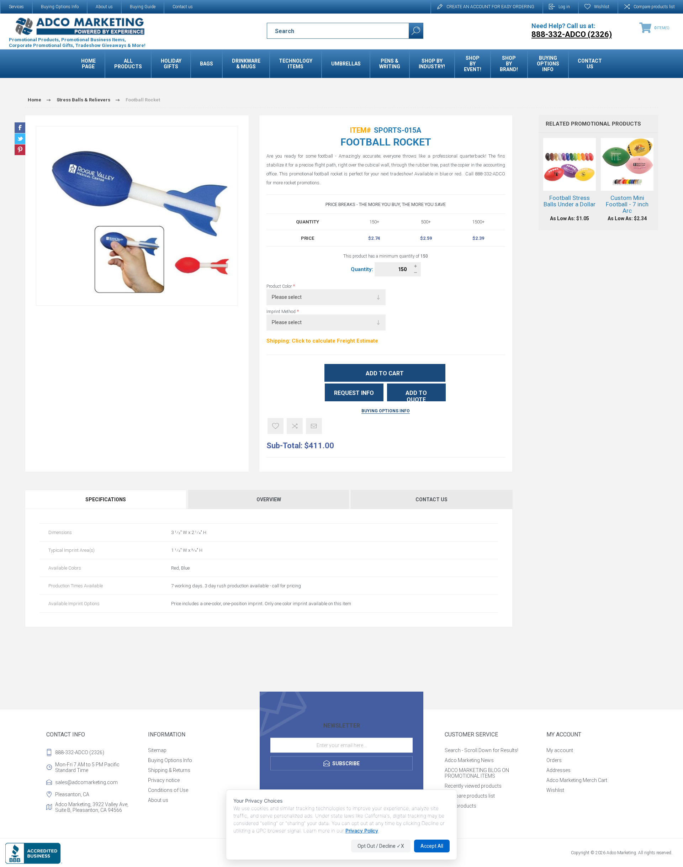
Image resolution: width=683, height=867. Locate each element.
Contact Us (431, 499)
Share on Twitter (20, 138)
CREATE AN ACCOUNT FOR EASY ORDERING (490, 6)
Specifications (105, 499)
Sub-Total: (284, 445)
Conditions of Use (168, 790)
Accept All (431, 846)
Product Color (279, 286)
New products (460, 806)
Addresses (558, 770)
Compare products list (654, 6)
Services (16, 6)
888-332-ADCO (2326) (79, 752)
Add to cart (385, 373)
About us (104, 6)
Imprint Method (281, 311)
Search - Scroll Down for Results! (481, 750)
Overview (268, 499)
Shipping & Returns (169, 770)
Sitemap (157, 750)
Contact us (183, 6)
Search (416, 30)
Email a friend (314, 426)
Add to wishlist (276, 426)
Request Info (354, 393)
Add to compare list (295, 426)
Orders (554, 760)
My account (559, 750)
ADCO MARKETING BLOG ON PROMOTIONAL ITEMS (477, 773)
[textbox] (331, 31)
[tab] (106, 499)
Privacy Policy (361, 831)
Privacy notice (164, 780)
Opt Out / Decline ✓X (381, 846)
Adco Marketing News (469, 760)
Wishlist (555, 790)
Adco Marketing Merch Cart (576, 780)
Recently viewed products (473, 786)
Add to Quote (416, 395)
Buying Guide (142, 6)
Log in (564, 6)
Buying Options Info (60, 6)
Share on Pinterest (20, 149)
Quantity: (363, 269)
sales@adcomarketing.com (86, 782)
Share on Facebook (20, 127)
